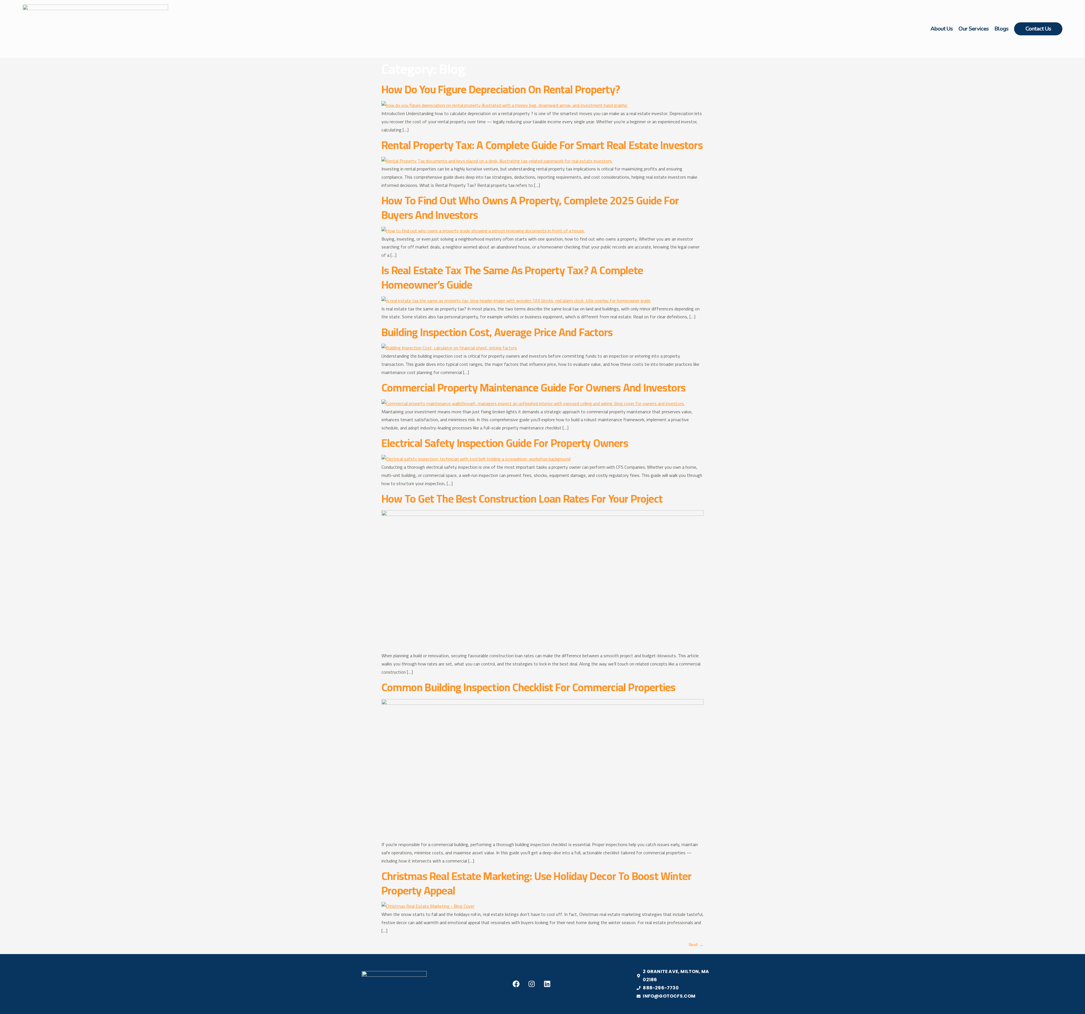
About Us (941, 29)
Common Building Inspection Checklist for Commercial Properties (528, 687)
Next (696, 944)
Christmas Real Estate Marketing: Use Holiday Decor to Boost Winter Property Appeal (536, 883)
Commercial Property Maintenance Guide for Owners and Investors (533, 387)
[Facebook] (516, 984)
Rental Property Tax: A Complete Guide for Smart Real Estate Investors (542, 145)
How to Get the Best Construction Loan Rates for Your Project (522, 498)
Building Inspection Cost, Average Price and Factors (497, 332)
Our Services (973, 29)
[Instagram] (532, 984)
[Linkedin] (547, 984)
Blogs (1001, 29)
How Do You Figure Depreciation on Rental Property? (500, 89)
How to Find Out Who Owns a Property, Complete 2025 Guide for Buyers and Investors (530, 207)
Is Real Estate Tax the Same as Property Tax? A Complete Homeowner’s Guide (512, 277)
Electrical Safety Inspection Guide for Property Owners (504, 443)
